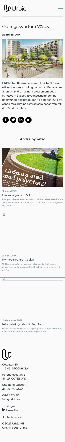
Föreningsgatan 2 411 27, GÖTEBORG (14, 377)
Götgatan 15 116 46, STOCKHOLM (15, 367)
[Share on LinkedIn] (21, 120)
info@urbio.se (11, 399)
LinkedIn (11, 410)
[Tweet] (13, 120)
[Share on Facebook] (5, 120)
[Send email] (28, 120)
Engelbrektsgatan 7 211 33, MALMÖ (15, 387)
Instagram (10, 406)
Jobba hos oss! (12, 417)
